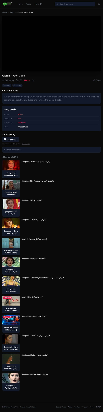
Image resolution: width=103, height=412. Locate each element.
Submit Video (61, 407)
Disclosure (26, 144)
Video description (14, 150)
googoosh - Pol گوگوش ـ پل (32, 200)
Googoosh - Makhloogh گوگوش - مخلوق (36, 162)
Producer (21, 123)
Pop (12, 12)
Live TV (39, 4)
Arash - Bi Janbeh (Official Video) (34, 316)
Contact (77, 407)
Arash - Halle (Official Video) (32, 297)
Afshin (27, 80)
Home (20, 4)
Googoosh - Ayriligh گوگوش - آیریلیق (35, 374)
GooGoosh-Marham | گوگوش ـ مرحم (35, 355)
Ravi (19, 118)
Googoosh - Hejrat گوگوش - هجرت (34, 220)
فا (99, 4)
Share (98, 80)
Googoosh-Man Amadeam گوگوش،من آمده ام (38, 181)
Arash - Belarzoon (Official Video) (34, 239)
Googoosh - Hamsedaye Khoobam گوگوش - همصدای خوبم (43, 278)
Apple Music (12, 139)
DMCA (98, 407)
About (70, 407)
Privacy (85, 407)
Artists (28, 4)
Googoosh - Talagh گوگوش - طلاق (34, 258)
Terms (92, 407)
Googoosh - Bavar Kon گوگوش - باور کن (36, 336)
